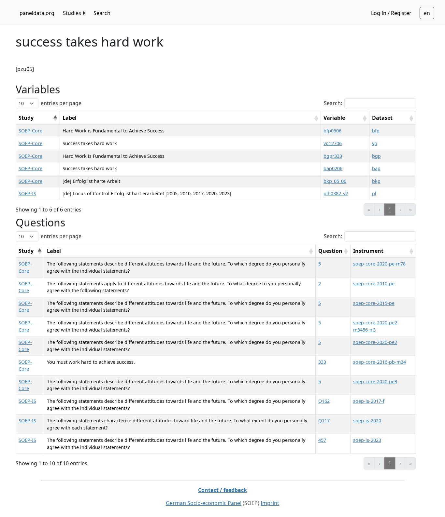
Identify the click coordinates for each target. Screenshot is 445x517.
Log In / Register (391, 13)
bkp (376, 181)
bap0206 (332, 168)
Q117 (324, 420)
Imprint (270, 503)
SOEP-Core (30, 131)
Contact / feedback (222, 490)
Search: (333, 103)
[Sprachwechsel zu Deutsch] (427, 13)
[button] (55, 118)
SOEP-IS (27, 193)
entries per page (61, 103)
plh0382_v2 (335, 193)
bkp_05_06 (334, 181)
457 (322, 440)
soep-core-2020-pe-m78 (379, 264)
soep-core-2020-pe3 (375, 381)
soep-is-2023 (367, 440)
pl (374, 193)
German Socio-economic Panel (203, 503)
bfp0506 (332, 131)
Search (101, 13)
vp (374, 143)
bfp (376, 131)
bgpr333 (332, 156)
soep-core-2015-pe (374, 303)
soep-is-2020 (367, 420)
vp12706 (332, 143)
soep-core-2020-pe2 (375, 342)
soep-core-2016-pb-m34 (379, 362)
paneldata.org (37, 13)
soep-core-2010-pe (374, 283)
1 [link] (389, 209)
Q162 (324, 401)
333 (322, 362)
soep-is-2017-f (368, 401)
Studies (72, 13)
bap (376, 168)
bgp (376, 156)
